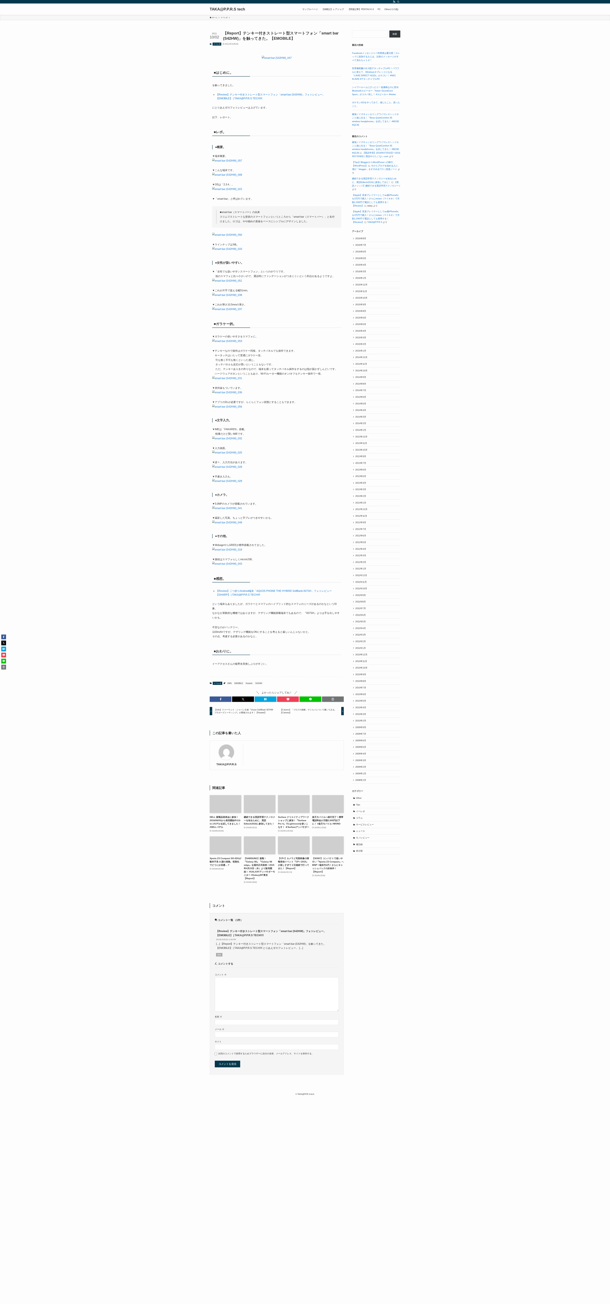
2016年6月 (360, 251)
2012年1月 (360, 568)
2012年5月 (360, 542)
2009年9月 (360, 727)
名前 (218, 1016)
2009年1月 (360, 773)
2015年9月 (360, 304)
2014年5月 (360, 403)
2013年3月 (360, 489)
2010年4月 (360, 707)
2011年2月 (360, 641)
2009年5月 (360, 747)
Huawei (249, 683)
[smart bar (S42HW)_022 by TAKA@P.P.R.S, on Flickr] (227, 189)
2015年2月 (360, 344)
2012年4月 (360, 549)
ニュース (360, 831)
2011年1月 (360, 648)
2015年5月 (360, 324)
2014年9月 (360, 377)
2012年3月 (360, 555)
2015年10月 (361, 298)
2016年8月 (360, 238)
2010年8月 (360, 681)
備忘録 (359, 844)
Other (359, 798)
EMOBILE (238, 683)
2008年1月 (360, 780)
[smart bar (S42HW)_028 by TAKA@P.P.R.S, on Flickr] (227, 467)
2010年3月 (360, 714)
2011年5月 (360, 621)
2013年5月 (360, 476)
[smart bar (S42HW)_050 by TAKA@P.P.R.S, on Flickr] (227, 234)
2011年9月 (360, 595)
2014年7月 (360, 390)
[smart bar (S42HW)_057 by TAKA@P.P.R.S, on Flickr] (227, 160)
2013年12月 (361, 436)
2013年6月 (360, 469)
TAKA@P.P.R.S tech (227, 9)
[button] (220, 699)
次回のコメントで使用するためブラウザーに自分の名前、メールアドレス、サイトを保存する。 (266, 1053)
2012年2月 (360, 562)
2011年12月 (361, 575)
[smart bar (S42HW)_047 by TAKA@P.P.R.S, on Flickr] (277, 58)
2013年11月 (361, 443)
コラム (359, 818)
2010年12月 (361, 654)
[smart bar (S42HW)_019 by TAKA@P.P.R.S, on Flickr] (227, 549)
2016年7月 (360, 245)
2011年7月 (360, 608)
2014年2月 (360, 423)
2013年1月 (360, 502)
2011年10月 (361, 588)
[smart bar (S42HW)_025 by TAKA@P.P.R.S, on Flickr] (227, 452)
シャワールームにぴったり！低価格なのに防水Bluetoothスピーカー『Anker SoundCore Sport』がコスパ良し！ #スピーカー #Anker (375, 91)
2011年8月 (360, 601)
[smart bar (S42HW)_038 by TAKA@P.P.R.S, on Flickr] (227, 295)
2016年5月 (360, 258)
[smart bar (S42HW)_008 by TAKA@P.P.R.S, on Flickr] (227, 174)
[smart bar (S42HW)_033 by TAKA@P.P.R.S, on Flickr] (227, 249)
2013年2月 (360, 496)
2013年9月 (360, 456)
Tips (358, 804)
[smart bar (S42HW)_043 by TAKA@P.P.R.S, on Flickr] (227, 563)
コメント (221, 974)
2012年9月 (360, 522)
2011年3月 (360, 634)
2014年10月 (361, 370)
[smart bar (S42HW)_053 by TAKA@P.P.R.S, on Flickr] (227, 341)
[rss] (394, 1)
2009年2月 (360, 767)
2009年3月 (360, 760)
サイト (218, 1041)
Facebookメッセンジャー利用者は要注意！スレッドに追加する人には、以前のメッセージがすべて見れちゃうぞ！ (376, 56)
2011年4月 (360, 628)
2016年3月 (360, 271)
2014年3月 (360, 417)
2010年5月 (360, 700)
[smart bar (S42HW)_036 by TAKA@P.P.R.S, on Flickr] (227, 392)
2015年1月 (360, 350)
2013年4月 (360, 483)
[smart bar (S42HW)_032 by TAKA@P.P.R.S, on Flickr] (227, 438)
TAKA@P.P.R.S (226, 764)
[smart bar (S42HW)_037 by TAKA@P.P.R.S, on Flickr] (227, 309)
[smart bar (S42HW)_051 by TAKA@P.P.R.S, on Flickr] (227, 280)
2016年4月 (360, 265)
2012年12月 (361, 509)
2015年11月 (361, 291)
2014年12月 (361, 357)
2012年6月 (360, 535)
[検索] (398, 1)
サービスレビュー (365, 824)
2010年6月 (360, 694)
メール (219, 1029)
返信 (219, 955)
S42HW (258, 683)
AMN (229, 683)
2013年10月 (361, 450)
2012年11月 (361, 516)
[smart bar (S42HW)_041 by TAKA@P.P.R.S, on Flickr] (227, 508)
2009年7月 (360, 734)
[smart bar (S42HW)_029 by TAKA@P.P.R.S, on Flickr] (227, 481)
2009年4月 (360, 753)
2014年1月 (360, 430)
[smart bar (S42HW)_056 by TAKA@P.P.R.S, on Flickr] (227, 406)
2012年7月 (360, 529)
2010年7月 (360, 687)
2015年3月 (360, 337)
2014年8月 (360, 383)
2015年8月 (360, 311)
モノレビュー (362, 837)
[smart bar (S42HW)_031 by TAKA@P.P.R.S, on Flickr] (227, 378)
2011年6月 (360, 615)
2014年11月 (361, 364)
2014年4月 (360, 410)
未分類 (359, 851)
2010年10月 (361, 667)
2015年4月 (360, 331)
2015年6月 (360, 317)
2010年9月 (360, 674)
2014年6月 (360, 397)
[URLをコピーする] (333, 699)
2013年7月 (360, 463)
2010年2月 (360, 720)
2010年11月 (361, 661)
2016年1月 (360, 278)
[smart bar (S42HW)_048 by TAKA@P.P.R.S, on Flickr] (227, 522)
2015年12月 (361, 284)
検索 (395, 34)
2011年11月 (361, 582)
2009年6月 (360, 740)
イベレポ (216, 44)
